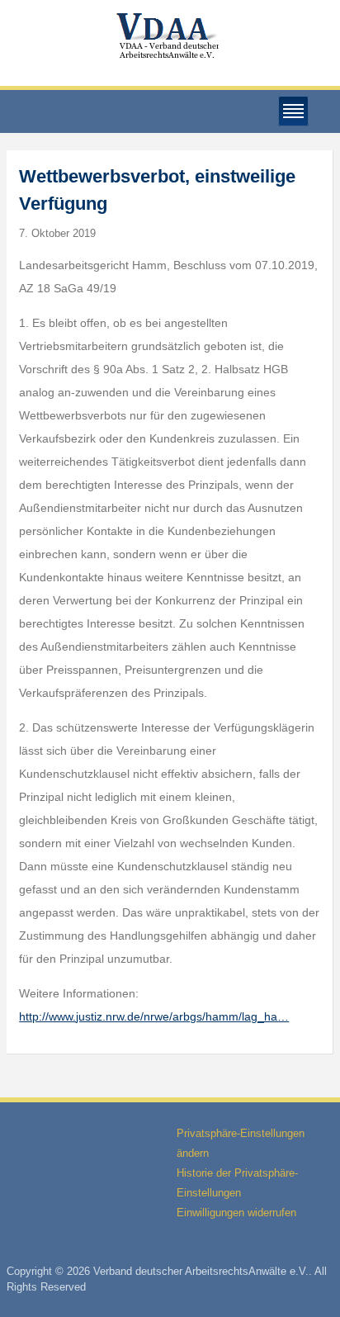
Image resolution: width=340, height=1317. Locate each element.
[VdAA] (170, 35)
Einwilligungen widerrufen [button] (236, 1212)
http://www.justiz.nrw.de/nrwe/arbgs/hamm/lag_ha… (154, 1016)
